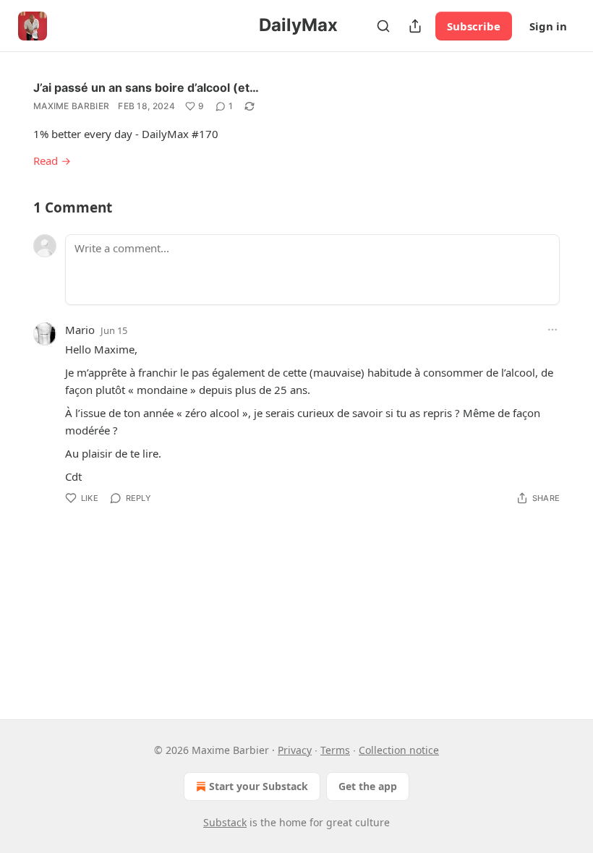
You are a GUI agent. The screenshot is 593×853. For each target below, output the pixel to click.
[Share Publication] (415, 26)
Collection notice (399, 750)
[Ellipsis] (552, 329)
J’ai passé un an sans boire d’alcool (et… (146, 87)
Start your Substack (258, 786)
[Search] (383, 26)
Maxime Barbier (71, 105)
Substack (225, 822)
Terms (335, 750)
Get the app (367, 786)
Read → (52, 160)
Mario (80, 329)
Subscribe (473, 26)
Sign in (548, 26)
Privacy (295, 750)
